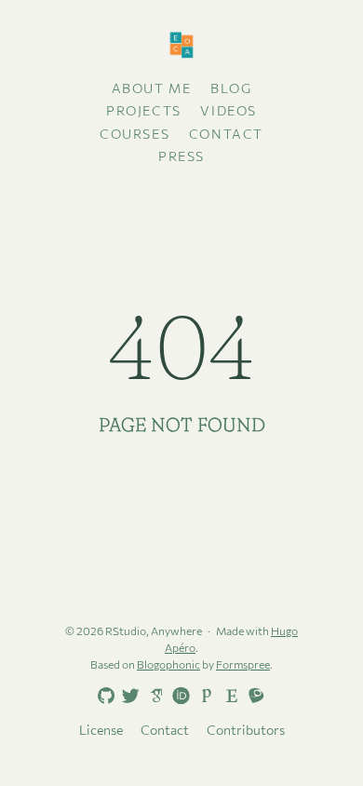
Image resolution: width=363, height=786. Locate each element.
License (101, 730)
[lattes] (253, 694)
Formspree (243, 664)
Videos (228, 110)
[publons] (202, 694)
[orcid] (177, 694)
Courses (134, 134)
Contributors (246, 730)
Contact (226, 134)
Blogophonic (168, 664)
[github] (102, 696)
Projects (144, 110)
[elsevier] (228, 694)
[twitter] (127, 696)
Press (181, 156)
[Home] (181, 46)
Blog (230, 88)
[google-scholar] (152, 694)
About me (152, 88)
